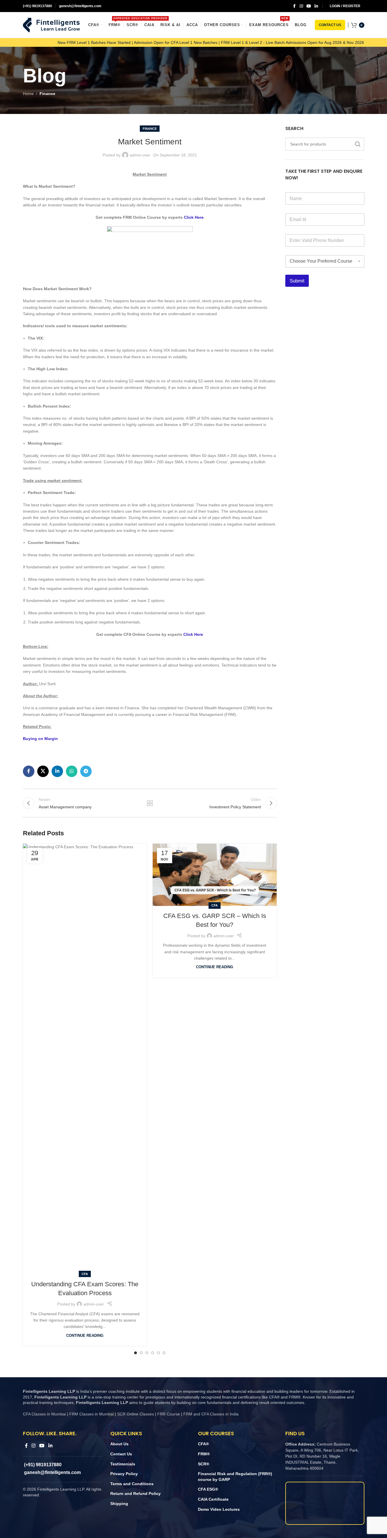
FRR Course (168, 1414)
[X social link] (43, 771)
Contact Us (121, 1454)
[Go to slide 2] (141, 1352)
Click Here (194, 217)
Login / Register (345, 6)
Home (28, 93)
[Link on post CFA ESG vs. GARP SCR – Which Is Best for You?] (215, 875)
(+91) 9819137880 (37, 6)
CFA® (203, 1444)
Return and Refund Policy (135, 1493)
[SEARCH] (357, 144)
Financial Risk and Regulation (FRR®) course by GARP (235, 1476)
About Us (119, 1444)
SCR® (203, 1464)
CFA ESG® (208, 1489)
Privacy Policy (124, 1473)
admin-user (140, 155)
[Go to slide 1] (135, 1352)
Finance (47, 93)
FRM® (204, 1454)
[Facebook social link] (294, 6)
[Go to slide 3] (147, 1352)
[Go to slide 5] (158, 1352)
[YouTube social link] (309, 6)
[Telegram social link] (86, 771)
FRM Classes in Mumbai (91, 1414)
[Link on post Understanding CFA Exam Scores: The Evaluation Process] (85, 1059)
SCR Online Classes (135, 1414)
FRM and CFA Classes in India (210, 1414)
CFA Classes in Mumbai (44, 1414)
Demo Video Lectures (219, 1509)
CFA (85, 1274)
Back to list (149, 803)
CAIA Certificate (213, 1499)
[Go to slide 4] (152, 1352)
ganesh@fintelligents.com (79, 6)
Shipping (119, 1503)
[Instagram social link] (301, 6)
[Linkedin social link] (316, 6)
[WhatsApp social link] (71, 771)
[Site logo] (51, 24)
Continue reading (84, 1336)
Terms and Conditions (132, 1483)
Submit (297, 281)
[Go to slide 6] (164, 1352)
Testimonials (122, 1464)
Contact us (330, 25)
